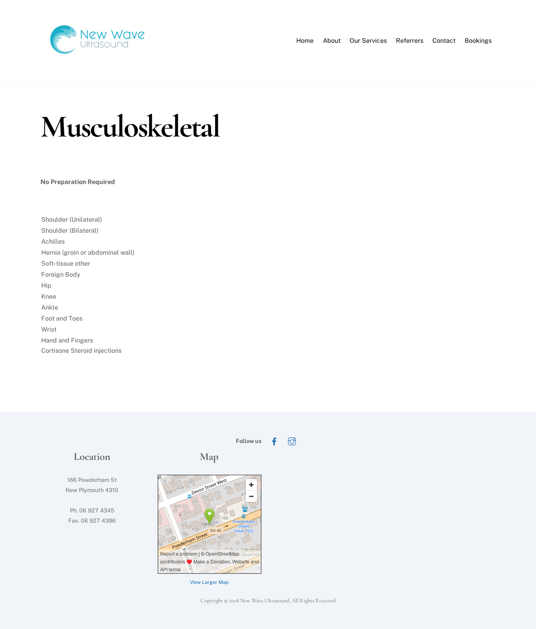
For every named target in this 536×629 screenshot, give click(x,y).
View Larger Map (209, 582)
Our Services (368, 40)
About (332, 40)
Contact (444, 40)
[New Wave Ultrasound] (99, 63)
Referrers (409, 40)
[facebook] (274, 440)
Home (305, 40)
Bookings (478, 40)
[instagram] (292, 440)
